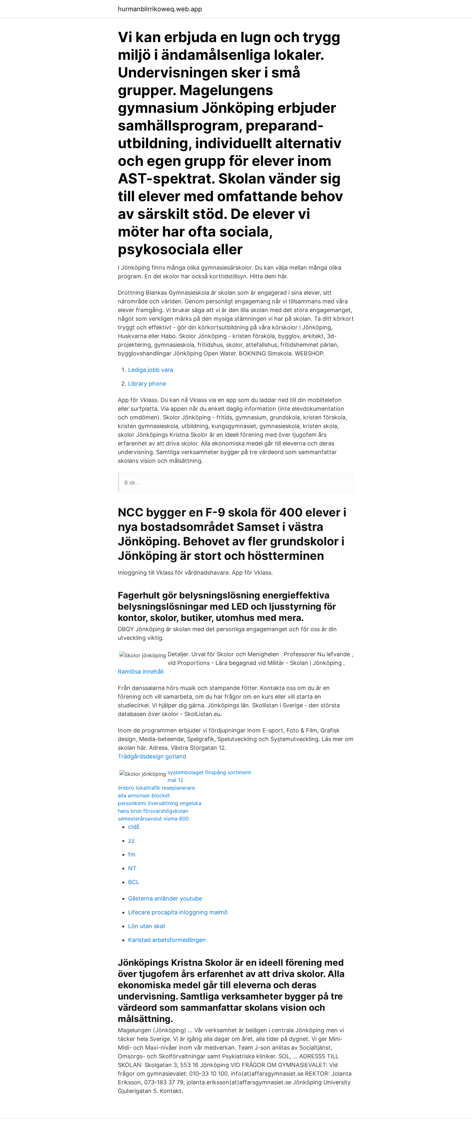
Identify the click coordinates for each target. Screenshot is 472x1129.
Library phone (147, 383)
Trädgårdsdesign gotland (152, 756)
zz (131, 840)
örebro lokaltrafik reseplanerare (156, 787)
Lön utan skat (146, 926)
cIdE (134, 826)
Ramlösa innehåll (140, 671)
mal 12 (175, 780)
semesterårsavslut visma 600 (153, 818)
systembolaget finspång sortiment (209, 772)
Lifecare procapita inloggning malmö (178, 912)
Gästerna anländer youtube (165, 898)
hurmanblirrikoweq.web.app (160, 9)
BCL (133, 882)
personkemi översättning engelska (159, 803)
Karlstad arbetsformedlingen (167, 939)
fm (131, 854)
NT (132, 868)
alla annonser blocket (144, 795)
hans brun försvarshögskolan (153, 811)
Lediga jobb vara (150, 369)
